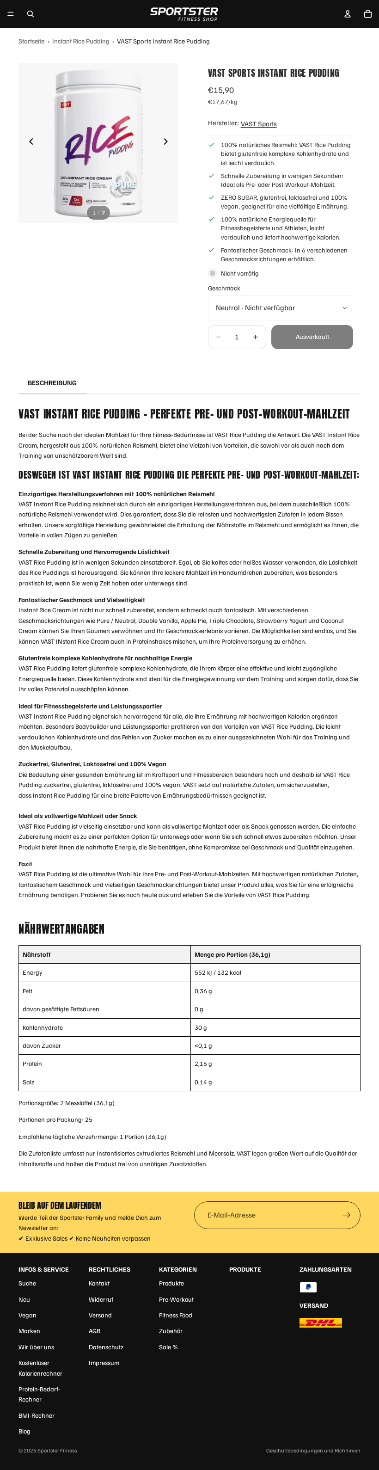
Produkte (171, 1283)
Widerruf (101, 1299)
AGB (94, 1331)
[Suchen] (30, 14)
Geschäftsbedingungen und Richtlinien (313, 1450)
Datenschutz (106, 1347)
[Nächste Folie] (168, 143)
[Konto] (347, 14)
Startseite (31, 41)
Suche (27, 1283)
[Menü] (10, 14)
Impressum (104, 1362)
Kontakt (99, 1283)
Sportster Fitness (57, 1450)
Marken (29, 1331)
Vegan (27, 1315)
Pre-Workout (176, 1299)
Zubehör (171, 1331)
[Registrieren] (346, 1215)
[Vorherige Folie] (28, 143)
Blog (24, 1431)
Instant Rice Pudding (81, 41)
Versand (100, 1315)
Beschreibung (52, 382)
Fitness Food (175, 1315)
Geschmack (224, 288)
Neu (24, 1299)
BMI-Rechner (36, 1415)
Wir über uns (36, 1347)
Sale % (168, 1347)
